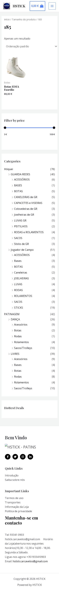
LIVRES (15, 354)
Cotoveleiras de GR (25, 209)
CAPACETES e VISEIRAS (28, 203)
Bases (17, 261)
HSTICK (19, 6)
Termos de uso (14, 498)
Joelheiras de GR (24, 214)
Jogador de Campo (22, 250)
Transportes (12, 502)
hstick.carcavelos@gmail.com (30, 561)
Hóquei (8, 169)
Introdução (12, 475)
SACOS (18, 238)
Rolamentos (21, 342)
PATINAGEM (12, 314)
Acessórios (20, 324)
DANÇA (15, 319)
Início (7, 19)
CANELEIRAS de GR (25, 197)
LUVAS (18, 284)
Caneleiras (20, 272)
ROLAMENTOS (23, 296)
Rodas (18, 336)
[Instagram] (23, 456)
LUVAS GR (20, 220)
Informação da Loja (17, 507)
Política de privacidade (18, 511)
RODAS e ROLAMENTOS (29, 232)
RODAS (18, 290)
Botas (17, 330)
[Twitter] (15, 456)
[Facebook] (7, 456)
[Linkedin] (30, 456)
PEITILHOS (21, 226)
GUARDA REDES (20, 174)
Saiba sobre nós (15, 480)
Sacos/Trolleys (23, 348)
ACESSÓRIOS (22, 179)
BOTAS (18, 191)
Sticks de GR (21, 244)
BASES (18, 185)
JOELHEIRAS (21, 278)
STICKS (18, 307)
